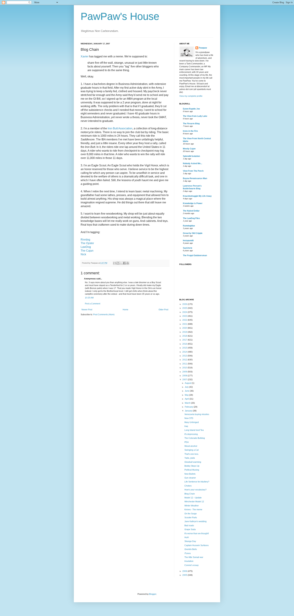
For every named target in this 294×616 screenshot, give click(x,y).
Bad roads (189, 525)
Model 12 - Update (193, 498)
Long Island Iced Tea (194, 430)
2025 (185, 308)
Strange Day (190, 541)
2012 (185, 359)
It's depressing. (191, 434)
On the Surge (190, 513)
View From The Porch (193, 171)
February (189, 407)
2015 (185, 348)
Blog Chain (189, 494)
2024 (185, 312)
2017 (185, 340)
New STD (188, 418)
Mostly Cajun (189, 149)
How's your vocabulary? (195, 490)
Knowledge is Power (192, 203)
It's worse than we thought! (196, 533)
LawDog (86, 246)
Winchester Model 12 (194, 501)
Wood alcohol (190, 446)
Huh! (186, 537)
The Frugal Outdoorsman (195, 255)
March (188, 403)
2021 (185, 324)
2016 (185, 344)
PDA (186, 442)
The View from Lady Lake (195, 116)
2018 (185, 336)
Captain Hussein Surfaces (196, 545)
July (187, 387)
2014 (185, 352)
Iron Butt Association (120, 128)
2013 (185, 356)
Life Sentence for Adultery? (196, 482)
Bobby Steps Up (191, 466)
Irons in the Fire (190, 131)
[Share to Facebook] (124, 263)
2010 (185, 367)
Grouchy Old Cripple (192, 233)
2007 (185, 379)
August (188, 383)
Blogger (152, 594)
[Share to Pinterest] (127, 263)
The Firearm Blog (191, 123)
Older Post (163, 309)
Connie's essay (191, 565)
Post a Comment (92, 303)
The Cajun (87, 250)
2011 (185, 364)
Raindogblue (189, 226)
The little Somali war (193, 557)
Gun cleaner (190, 478)
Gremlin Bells (190, 549)
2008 (185, 375)
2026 (185, 304)
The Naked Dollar (191, 211)
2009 (185, 372)
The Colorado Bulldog (194, 438)
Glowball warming (192, 462)
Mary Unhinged (191, 422)
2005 (185, 575)
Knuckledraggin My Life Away (197, 196)
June (187, 391)
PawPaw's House (120, 16)
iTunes (187, 553)
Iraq (186, 426)
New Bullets (189, 474)
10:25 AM (89, 298)
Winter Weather (191, 505)
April (187, 399)
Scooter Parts (190, 517)
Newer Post (86, 309)
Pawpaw (203, 48)
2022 (185, 320)
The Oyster (87, 243)
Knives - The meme (193, 509)
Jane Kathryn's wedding (195, 521)
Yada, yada (189, 458)
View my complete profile (190, 96)
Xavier (84, 56)
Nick (83, 254)
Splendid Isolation (191, 156)
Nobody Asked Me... (192, 163)
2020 (185, 328)
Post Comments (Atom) (104, 314)
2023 (185, 316)
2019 (185, 332)
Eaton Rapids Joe (191, 109)
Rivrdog (85, 239)
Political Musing (191, 470)
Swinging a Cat (191, 450)
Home (125, 309)
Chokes (188, 486)
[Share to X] (121, 263)
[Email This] (114, 263)
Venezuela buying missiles (196, 414)
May (187, 395)
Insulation (188, 561)
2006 (185, 571)
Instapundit (188, 240)
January (189, 411)
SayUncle (187, 248)
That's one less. (191, 454)
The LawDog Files (191, 218)
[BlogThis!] (118, 263)
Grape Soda (190, 529)
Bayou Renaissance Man (195, 178)
